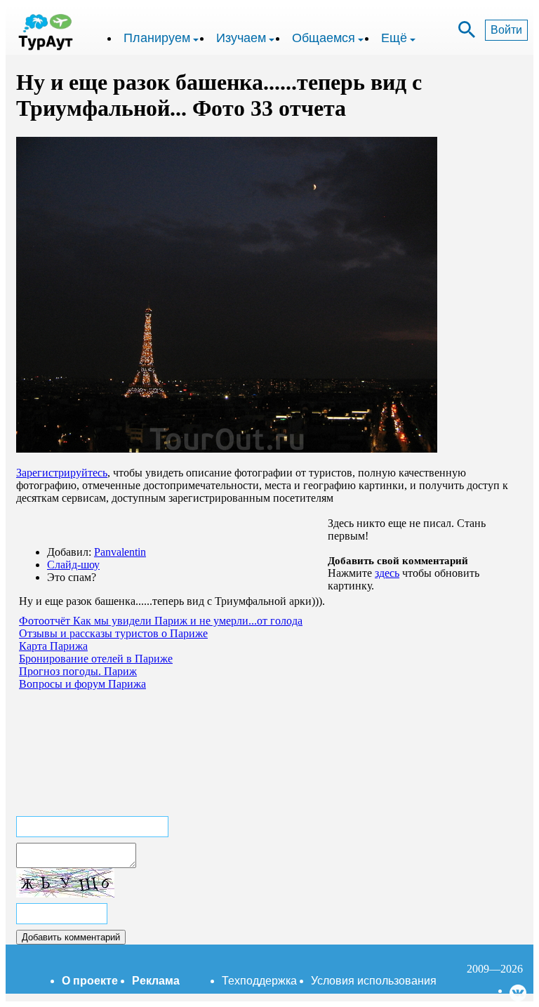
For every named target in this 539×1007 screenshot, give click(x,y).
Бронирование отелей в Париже (96, 659)
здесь (387, 573)
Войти (506, 30)
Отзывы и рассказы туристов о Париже (113, 633)
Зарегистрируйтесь (61, 473)
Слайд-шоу (73, 565)
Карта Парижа (53, 646)
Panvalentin (120, 552)
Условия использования (374, 981)
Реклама (156, 981)
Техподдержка (259, 981)
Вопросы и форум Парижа (82, 684)
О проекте (90, 981)
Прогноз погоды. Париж (78, 671)
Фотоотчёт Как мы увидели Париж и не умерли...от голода (160, 621)
